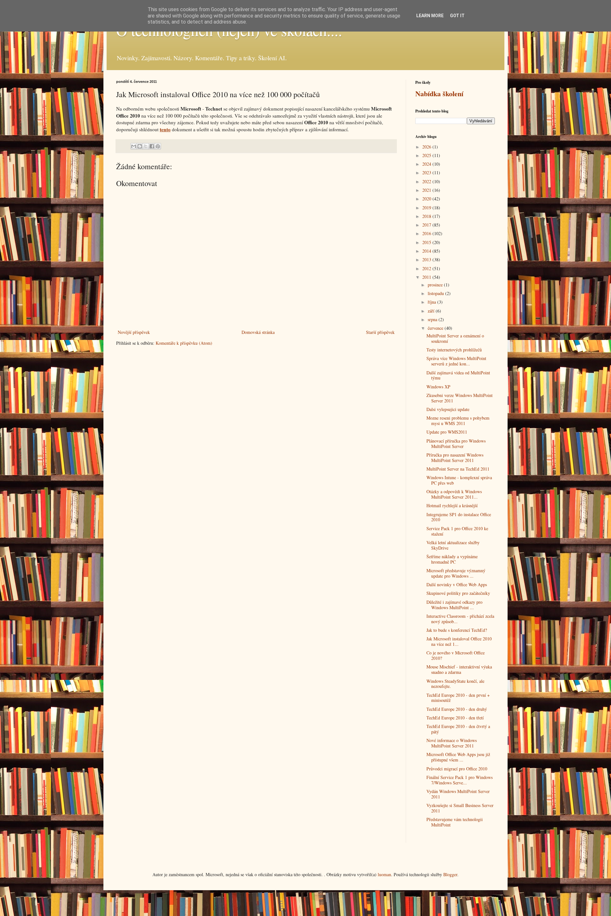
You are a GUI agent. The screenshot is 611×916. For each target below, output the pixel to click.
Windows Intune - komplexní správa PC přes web (459, 480)
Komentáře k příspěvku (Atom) (184, 343)
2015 (427, 242)
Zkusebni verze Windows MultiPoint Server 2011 (459, 398)
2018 (427, 216)
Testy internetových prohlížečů (454, 350)
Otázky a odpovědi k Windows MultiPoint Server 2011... (454, 494)
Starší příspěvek (380, 332)
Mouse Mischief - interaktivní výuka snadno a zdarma (459, 669)
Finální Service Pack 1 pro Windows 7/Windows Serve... (459, 780)
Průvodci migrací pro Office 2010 (456, 769)
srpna (433, 319)
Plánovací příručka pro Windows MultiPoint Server (456, 443)
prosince (436, 285)
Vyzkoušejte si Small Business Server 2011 (460, 808)
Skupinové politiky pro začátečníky (458, 593)
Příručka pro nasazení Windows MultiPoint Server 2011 (454, 457)
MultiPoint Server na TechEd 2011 (457, 469)
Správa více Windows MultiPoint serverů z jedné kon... (456, 361)
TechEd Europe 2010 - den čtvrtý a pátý (458, 729)
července (436, 328)
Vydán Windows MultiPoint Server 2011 (458, 794)
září (432, 311)
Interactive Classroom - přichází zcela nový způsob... (460, 618)
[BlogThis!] (140, 146)
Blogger (450, 874)
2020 (427, 199)
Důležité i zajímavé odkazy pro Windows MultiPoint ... (454, 604)
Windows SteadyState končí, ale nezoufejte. (455, 683)
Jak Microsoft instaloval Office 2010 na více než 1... (459, 641)
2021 (427, 190)
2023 (427, 172)
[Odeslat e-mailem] (133, 146)
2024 (427, 164)
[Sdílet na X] (146, 146)
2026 (427, 147)
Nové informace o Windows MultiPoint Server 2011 (451, 743)
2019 (427, 208)
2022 (427, 181)
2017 (427, 225)
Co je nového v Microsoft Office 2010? (455, 655)
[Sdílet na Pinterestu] (158, 146)
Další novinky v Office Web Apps (456, 584)
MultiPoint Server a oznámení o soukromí (455, 338)
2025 (427, 155)
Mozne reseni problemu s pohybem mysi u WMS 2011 (457, 420)
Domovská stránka (258, 332)
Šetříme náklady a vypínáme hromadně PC (452, 559)
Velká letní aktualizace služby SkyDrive (453, 545)
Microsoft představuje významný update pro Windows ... (455, 573)
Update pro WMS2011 (446, 432)
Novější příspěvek (134, 332)
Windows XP (438, 387)
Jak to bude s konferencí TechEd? (456, 630)
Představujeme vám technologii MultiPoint (454, 822)
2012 (427, 268)
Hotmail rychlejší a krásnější (452, 505)
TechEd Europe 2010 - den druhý (456, 709)
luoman (384, 874)
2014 (427, 251)
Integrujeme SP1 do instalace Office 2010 (458, 517)
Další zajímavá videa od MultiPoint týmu (458, 375)
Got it (457, 15)
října (432, 302)
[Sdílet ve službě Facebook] (152, 146)
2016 (427, 233)
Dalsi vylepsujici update (447, 409)
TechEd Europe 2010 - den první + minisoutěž (458, 697)
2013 (427, 259)
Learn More (430, 15)
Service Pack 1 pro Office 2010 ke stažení (457, 531)
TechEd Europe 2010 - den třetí (455, 718)
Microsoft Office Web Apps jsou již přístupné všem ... (458, 757)
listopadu (436, 293)
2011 (427, 277)
